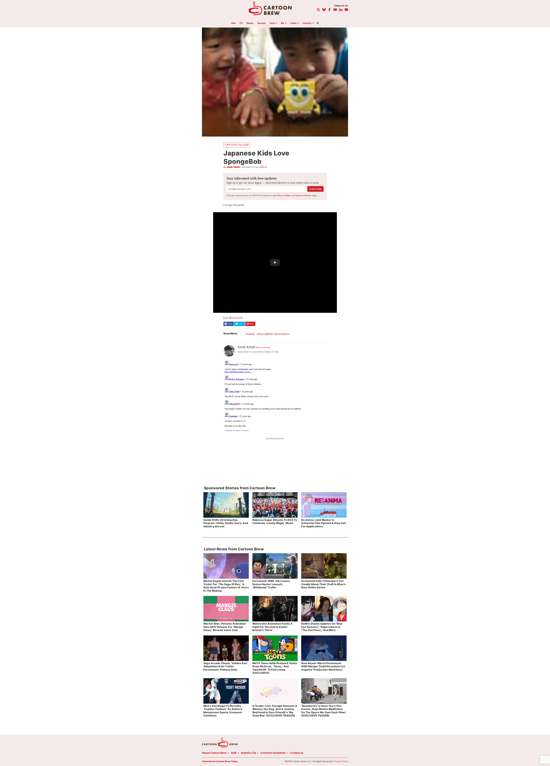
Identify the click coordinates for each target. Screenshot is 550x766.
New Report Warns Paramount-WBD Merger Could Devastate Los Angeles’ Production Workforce (323, 666)
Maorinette (235, 317)
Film (233, 23)
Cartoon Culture (237, 144)
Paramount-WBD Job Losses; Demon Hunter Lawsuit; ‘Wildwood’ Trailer (271, 584)
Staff (234, 752)
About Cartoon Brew (214, 752)
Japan (251, 333)
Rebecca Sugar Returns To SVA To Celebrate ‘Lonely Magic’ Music (274, 521)
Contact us (296, 752)
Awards (261, 23)
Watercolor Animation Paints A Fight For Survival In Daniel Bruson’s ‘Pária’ (272, 627)
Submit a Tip (248, 752)
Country (307, 23)
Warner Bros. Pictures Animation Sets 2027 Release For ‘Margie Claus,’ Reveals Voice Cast (224, 627)
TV (241, 23)
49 (265, 167)
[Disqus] (275, 395)
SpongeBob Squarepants (274, 333)
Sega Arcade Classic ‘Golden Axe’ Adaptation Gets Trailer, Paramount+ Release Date (225, 666)
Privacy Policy (284, 195)
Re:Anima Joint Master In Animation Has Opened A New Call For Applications (323, 523)
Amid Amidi (233, 167)
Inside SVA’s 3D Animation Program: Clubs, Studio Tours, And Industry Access (225, 523)
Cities (293, 23)
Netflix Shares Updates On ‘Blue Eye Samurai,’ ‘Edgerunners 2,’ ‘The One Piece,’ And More (321, 627)
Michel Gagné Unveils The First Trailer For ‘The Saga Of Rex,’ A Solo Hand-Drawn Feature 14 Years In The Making (226, 585)
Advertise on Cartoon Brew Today (220, 761)
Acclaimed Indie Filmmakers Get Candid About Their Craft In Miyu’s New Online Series (323, 584)
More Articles (263, 347)
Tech (272, 23)
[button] (275, 262)
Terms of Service (303, 195)
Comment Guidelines (273, 752)
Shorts (250, 23)
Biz (282, 23)
